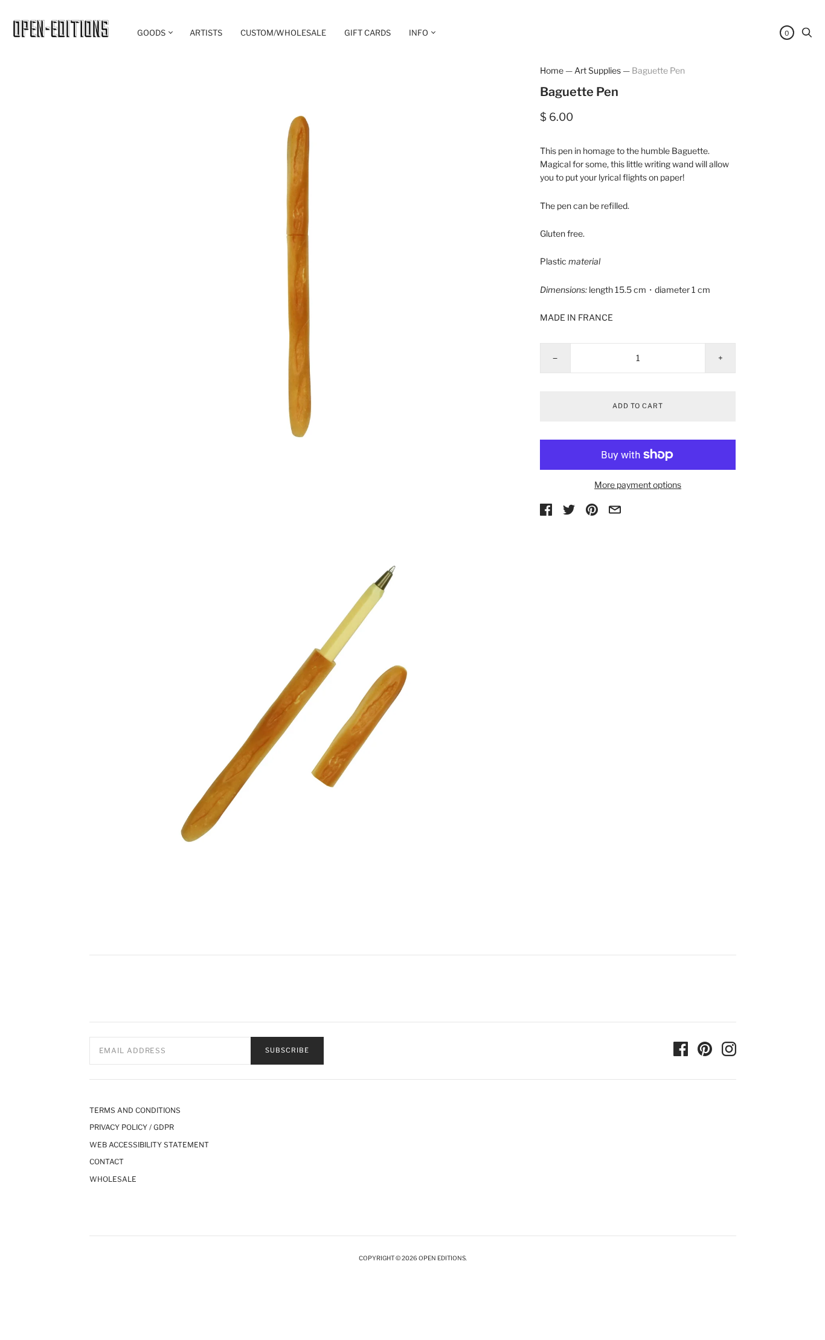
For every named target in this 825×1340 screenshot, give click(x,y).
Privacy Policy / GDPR (131, 1127)
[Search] (807, 35)
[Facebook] (680, 1051)
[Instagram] (729, 1051)
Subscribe (287, 1050)
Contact (106, 1161)
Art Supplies (597, 70)
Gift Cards (367, 32)
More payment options (637, 484)
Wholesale (112, 1179)
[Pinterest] (705, 1051)
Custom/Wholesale (283, 32)
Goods (151, 32)
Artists (206, 32)
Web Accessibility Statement (149, 1144)
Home (551, 70)
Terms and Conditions (135, 1110)
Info (418, 32)
